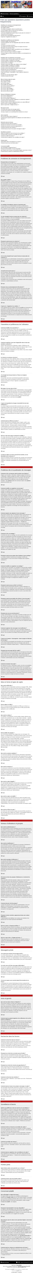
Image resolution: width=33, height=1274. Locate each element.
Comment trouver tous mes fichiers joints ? (9, 142)
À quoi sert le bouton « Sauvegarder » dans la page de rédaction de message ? (14, 73)
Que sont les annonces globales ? (8, 85)
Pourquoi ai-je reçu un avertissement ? (9, 69)
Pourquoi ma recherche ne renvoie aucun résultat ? (11, 124)
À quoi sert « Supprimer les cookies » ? (9, 36)
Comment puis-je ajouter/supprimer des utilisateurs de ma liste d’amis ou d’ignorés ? (15, 118)
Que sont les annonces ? (6, 87)
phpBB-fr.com (18, 1270)
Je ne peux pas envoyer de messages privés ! (10, 109)
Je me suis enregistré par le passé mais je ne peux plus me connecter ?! (16, 32)
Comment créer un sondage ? (7, 62)
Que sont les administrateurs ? (7, 95)
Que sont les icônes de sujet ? (7, 91)
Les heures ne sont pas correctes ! (8, 45)
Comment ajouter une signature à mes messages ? (11, 61)
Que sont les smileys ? (5, 83)
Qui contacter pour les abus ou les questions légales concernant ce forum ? (16, 150)
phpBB (19, 397)
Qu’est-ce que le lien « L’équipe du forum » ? (10, 104)
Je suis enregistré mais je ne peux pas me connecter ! (12, 30)
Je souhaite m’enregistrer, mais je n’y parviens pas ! (11, 28)
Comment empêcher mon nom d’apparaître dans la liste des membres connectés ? (15, 43)
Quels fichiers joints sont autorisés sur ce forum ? (11, 141)
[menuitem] (2, 16)
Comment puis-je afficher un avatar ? (8, 50)
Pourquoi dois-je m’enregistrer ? (7, 26)
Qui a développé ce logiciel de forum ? (8, 147)
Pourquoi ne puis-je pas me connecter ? (9, 31)
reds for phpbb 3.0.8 (22, 1267)
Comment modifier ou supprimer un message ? (10, 60)
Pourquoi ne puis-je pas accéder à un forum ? (10, 66)
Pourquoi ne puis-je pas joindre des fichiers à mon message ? (13, 68)
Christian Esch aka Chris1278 (24, 1266)
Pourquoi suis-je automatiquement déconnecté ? (11, 35)
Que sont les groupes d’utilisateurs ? (8, 98)
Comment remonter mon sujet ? (7, 76)
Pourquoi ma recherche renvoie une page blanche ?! (11, 126)
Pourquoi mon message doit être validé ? (9, 74)
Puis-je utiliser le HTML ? (6, 81)
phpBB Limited (10, 1197)
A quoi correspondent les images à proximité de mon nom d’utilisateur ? (15, 49)
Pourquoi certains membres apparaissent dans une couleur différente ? (15, 102)
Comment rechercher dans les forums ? (9, 123)
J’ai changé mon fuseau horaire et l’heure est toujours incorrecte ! (14, 46)
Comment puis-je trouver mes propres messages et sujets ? (13, 128)
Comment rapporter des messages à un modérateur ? (12, 70)
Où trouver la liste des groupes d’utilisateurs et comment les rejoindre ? (15, 99)
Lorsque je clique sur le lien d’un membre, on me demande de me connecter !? (16, 54)
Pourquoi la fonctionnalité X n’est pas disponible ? (11, 148)
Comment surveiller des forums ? (7, 135)
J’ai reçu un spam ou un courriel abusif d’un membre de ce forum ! (14, 111)
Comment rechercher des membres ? (8, 127)
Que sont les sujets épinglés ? (7, 88)
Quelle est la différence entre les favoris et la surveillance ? (13, 133)
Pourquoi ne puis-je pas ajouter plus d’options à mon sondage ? (14, 64)
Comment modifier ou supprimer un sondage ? (10, 65)
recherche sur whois (5, 1227)
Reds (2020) (18, 1265)
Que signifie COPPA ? (5, 27)
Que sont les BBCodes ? (6, 80)
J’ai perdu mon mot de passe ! (7, 34)
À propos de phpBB (5, 1201)
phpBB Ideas (11, 1212)
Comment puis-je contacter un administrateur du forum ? (12, 151)
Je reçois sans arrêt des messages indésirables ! (11, 110)
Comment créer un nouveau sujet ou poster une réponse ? (13, 58)
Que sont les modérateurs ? (6, 96)
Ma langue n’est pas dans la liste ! (8, 47)
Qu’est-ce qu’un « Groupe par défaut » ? (9, 103)
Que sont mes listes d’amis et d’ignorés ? (9, 116)
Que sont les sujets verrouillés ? (7, 89)
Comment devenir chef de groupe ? (8, 100)
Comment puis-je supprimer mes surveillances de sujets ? (13, 137)
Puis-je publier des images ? (6, 84)
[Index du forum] (16, 4)
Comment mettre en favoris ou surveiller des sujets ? (12, 134)
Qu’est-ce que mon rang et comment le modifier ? (11, 51)
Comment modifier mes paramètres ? (8, 41)
